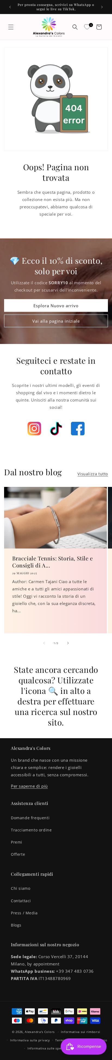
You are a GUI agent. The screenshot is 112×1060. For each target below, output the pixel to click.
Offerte (18, 854)
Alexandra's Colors (40, 1032)
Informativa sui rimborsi (80, 1032)
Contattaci (21, 900)
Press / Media (24, 912)
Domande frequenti (30, 817)
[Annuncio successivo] (102, 7)
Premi (16, 842)
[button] (11, 27)
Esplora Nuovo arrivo (56, 305)
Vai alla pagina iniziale (56, 320)
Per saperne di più (29, 786)
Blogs (16, 925)
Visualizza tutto (92, 473)
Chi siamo (20, 888)
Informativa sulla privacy (30, 1040)
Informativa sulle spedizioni (49, 1048)
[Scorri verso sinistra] (44, 643)
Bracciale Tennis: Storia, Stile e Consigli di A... (52, 561)
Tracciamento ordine (31, 829)
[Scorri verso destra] (68, 643)
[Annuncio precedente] (10, 7)
